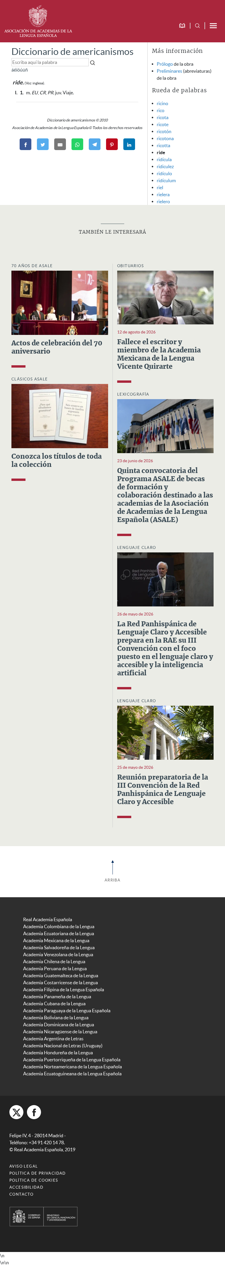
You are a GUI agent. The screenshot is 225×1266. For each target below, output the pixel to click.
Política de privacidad (37, 1173)
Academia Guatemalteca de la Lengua (60, 975)
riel (160, 187)
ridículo (164, 173)
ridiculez (165, 166)
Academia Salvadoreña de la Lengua (59, 947)
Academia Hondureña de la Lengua (58, 1052)
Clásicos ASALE (29, 379)
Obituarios (130, 266)
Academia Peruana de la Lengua (55, 968)
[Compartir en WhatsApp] (77, 144)
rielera (163, 194)
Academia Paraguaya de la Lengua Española (66, 1010)
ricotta (163, 145)
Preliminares (169, 71)
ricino (162, 103)
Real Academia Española (47, 919)
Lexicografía (133, 394)
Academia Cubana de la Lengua (54, 1003)
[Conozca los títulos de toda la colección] (59, 415)
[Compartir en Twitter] (43, 144)
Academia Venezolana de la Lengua (58, 954)
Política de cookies (33, 1180)
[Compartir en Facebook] (25, 144)
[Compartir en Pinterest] (112, 144)
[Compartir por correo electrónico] (60, 144)
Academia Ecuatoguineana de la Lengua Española (72, 1073)
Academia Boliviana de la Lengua (55, 1017)
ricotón (164, 131)
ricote (162, 124)
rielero (163, 201)
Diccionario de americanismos (72, 51)
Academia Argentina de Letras (53, 1038)
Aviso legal (23, 1166)
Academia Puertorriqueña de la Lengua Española (71, 1059)
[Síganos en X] (16, 1112)
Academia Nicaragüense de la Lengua (60, 1031)
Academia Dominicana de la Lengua (58, 1024)
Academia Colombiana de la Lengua (58, 926)
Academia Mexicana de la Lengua (56, 940)
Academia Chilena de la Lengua (54, 961)
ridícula (164, 159)
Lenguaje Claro (136, 547)
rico (160, 110)
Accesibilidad (26, 1187)
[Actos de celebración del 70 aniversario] (59, 302)
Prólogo (165, 64)
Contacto (21, 1194)
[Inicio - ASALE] (38, 20)
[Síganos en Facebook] (34, 1112)
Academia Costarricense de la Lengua (60, 982)
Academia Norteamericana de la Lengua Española (72, 1066)
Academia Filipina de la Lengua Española (63, 989)
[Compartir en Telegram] (94, 144)
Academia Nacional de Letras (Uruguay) (63, 1045)
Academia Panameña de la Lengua (57, 996)
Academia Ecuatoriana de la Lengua (58, 933)
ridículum (166, 180)
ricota (162, 117)
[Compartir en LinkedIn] (129, 144)
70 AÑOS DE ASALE (32, 266)
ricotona (165, 138)
